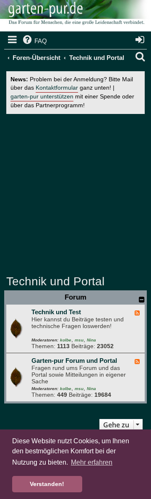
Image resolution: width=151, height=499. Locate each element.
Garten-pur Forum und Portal (74, 360)
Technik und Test (56, 311)
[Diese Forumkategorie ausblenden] (142, 299)
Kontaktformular (57, 88)
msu (79, 340)
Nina (91, 340)
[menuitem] (34, 41)
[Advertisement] (75, 193)
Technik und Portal (55, 281)
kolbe (65, 340)
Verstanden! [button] (47, 484)
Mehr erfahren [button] (91, 462)
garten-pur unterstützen (41, 96)
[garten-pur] (75, 17)
